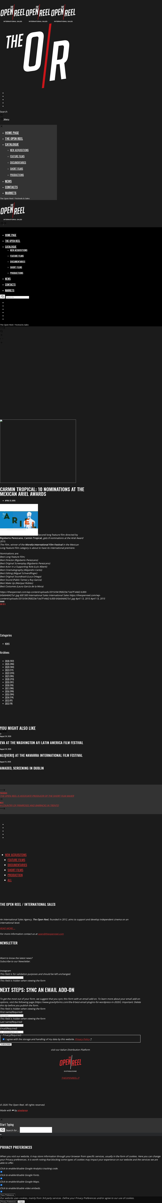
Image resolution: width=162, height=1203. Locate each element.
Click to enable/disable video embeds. (20, 1188)
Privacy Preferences (8, 1202)
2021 (7, 676)
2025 (7, 663)
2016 (7, 691)
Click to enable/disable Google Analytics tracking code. (29, 1168)
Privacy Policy (82, 1039)
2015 (7, 694)
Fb (3, 604)
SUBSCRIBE (6, 1044)
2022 (7, 673)
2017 (7, 688)
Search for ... (12, 1130)
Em (1, 604)
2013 (7, 700)
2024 (7, 667)
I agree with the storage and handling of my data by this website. (48, 1039)
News (7, 643)
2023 (7, 670)
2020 (7, 679)
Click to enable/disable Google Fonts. (19, 1175)
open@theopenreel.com (51, 933)
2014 (7, 697)
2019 (7, 682)
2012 (7, 703)
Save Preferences (7, 1195)
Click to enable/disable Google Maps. (19, 1181)
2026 (7, 660)
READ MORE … (7, 928)
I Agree (21, 1202)
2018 (7, 685)
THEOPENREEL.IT (70, 1077)
